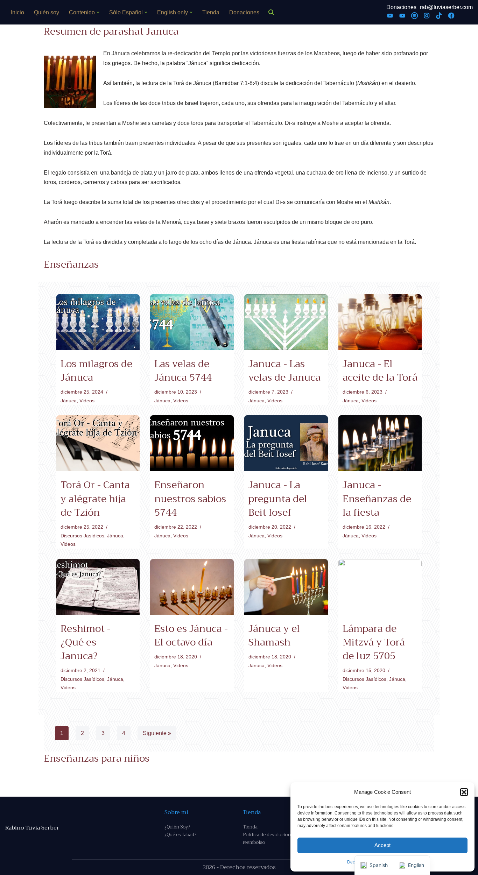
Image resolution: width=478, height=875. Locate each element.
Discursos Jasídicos (82, 535)
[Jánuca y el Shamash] (286, 587)
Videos (86, 400)
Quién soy (46, 12)
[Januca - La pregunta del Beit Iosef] (286, 443)
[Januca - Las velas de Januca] (286, 322)
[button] (464, 792)
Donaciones (244, 12)
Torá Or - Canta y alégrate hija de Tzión (95, 498)
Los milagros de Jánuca (96, 370)
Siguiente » (157, 733)
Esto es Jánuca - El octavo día (191, 635)
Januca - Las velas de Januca (284, 370)
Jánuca (69, 400)
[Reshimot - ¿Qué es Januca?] (98, 587)
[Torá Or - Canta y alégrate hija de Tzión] (98, 443)
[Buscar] (271, 12)
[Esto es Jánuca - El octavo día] (192, 587)
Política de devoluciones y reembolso (271, 838)
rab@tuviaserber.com (446, 7)
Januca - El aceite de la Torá (380, 370)
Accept (382, 845)
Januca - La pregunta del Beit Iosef (277, 498)
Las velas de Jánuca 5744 (183, 370)
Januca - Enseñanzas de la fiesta (377, 498)
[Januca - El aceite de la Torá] (380, 322)
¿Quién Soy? (177, 827)
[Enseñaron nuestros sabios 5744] (192, 443)
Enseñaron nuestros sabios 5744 (190, 498)
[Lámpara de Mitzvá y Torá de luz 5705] (380, 587)
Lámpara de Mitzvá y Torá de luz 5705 (374, 642)
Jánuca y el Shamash (274, 635)
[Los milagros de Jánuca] (98, 322)
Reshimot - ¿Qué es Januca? (86, 642)
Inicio (17, 12)
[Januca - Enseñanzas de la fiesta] (380, 443)
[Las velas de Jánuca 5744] (192, 322)
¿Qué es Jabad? (180, 835)
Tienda (210, 12)
